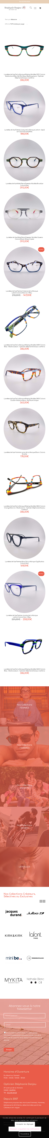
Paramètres (25, 1134)
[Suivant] (44, 901)
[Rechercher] (29, 8)
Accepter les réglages (24, 1124)
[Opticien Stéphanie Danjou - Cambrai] (15, 8)
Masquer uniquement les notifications (24, 1129)
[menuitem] (29, 8)
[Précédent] (41, 901)
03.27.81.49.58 (25, 1)
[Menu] (35, 8)
